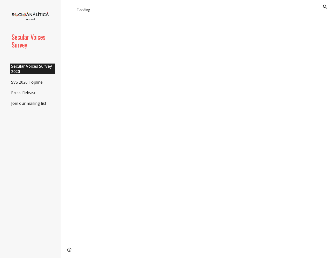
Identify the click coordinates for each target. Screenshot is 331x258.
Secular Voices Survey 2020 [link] (31, 69)
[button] (325, 7)
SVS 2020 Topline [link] (27, 82)
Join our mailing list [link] (28, 103)
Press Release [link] (23, 92)
